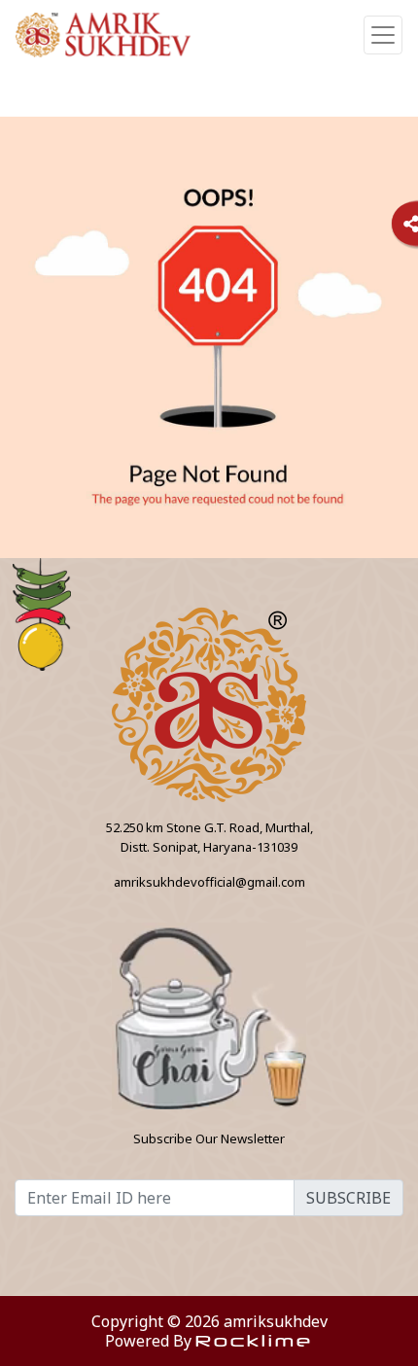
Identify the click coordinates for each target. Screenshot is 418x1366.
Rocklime (254, 1340)
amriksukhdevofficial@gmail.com (209, 882)
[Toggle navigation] (383, 35)
